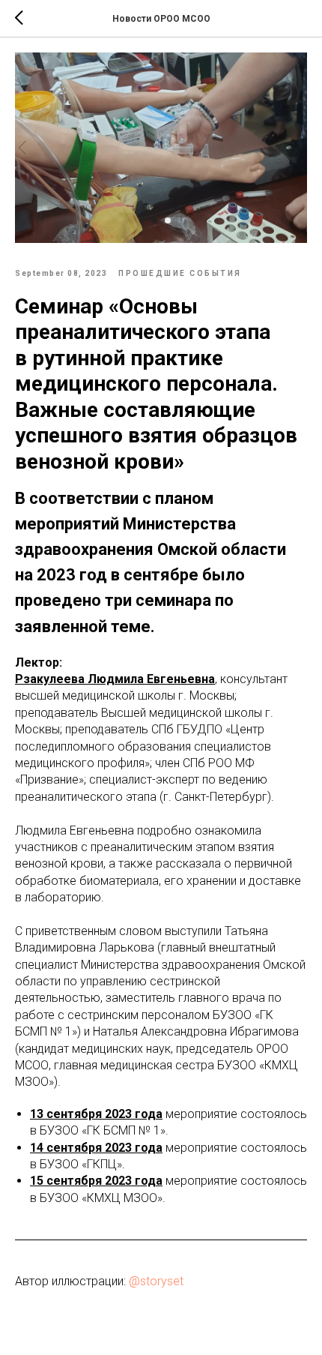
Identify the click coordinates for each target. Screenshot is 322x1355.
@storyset (156, 1281)
